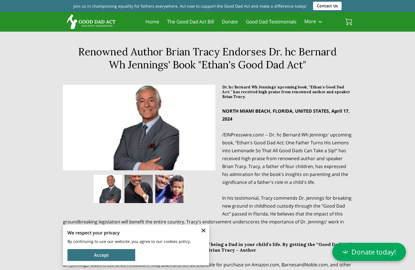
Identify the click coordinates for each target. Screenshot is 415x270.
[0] (348, 21)
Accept (101, 255)
